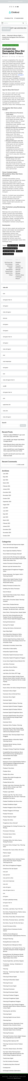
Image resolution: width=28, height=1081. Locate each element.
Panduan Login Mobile (8, 791)
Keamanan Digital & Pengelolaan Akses (13, 712)
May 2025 (5, 514)
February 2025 (6, 523)
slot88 (4, 386)
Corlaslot (22, 245)
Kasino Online (6, 684)
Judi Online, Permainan (8, 664)
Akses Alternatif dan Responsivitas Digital (13, 544)
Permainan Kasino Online (9, 834)
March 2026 (6, 483)
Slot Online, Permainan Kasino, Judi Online (13, 920)
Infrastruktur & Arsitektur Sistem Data (12, 645)
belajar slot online (12, 245)
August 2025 (6, 504)
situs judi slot (6, 874)
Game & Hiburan (7, 591)
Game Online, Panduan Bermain (11, 604)
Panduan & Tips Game (8, 768)
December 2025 (7, 492)
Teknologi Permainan (8, 1033)
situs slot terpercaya (8, 251)
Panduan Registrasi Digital (9, 816)
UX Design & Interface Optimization (12, 1070)
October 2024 (6, 535)
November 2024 (7, 532)
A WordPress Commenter (9, 464)
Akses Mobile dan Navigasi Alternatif (12, 553)
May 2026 (5, 477)
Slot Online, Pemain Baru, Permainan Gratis (13, 916)
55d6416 (6, 56)
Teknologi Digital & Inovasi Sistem (11, 1017)
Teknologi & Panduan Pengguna (11, 995)
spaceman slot (6, 404)
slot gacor (21, 75)
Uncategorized (6, 1067)
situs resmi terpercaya (8, 881)
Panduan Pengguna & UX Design (11, 810)
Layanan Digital (7, 758)
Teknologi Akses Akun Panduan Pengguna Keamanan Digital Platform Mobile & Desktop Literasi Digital (14, 1006)
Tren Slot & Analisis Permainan (10, 1061)
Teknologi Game (7, 1020)
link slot (5, 318)
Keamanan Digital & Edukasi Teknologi (12, 703)
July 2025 (5, 507)
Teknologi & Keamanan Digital (10, 992)
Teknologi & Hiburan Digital (10, 45)
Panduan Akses (7, 771)
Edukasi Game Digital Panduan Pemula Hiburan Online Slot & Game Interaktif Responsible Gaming (12, 581)
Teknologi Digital (7, 1014)
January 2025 (6, 526)
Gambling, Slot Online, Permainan (11, 588)
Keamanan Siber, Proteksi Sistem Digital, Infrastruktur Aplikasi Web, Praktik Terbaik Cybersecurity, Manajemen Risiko (13, 730)
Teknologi (5, 969)
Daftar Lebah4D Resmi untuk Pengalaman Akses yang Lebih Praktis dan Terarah (12, 1)
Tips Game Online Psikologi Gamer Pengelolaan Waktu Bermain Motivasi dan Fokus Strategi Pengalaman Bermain (13, 1053)
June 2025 (5, 511)
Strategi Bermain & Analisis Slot (11, 942)
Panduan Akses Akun (8, 774)
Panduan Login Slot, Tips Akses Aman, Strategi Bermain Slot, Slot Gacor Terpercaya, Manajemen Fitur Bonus (14, 796)
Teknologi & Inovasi (8, 983)
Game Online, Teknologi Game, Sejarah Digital (14, 612)
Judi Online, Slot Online (9, 670)
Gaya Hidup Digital (7, 631)
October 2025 (6, 498)
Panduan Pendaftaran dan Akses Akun (12, 801)
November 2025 (7, 495)
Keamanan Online (7, 722)
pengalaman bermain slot (10, 248)
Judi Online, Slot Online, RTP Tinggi (11, 673)
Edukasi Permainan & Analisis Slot (11, 585)
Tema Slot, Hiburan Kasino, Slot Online (12, 1048)
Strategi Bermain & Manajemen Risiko (12, 945)
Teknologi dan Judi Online (9, 1011)
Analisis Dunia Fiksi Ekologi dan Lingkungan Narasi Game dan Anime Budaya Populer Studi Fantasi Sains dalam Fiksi (14, 558)
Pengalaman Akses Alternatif (10, 823)
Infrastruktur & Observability (10, 648)
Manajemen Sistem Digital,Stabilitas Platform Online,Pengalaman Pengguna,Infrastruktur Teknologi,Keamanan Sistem (14, 763)
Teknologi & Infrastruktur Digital (11, 979)
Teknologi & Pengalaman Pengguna (12, 1001)
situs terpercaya (7, 361)
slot (4, 293)
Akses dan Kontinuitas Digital (10, 547)
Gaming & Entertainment (9, 622)
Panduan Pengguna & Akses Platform (12, 807)
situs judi (5, 871)
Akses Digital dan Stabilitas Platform (12, 550)
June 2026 (5, 473)
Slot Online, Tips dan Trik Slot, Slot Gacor (13, 923)
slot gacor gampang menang (10, 899)
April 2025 (5, 517)
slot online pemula (8, 254)
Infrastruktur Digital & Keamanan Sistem (13, 654)
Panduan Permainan (8, 813)
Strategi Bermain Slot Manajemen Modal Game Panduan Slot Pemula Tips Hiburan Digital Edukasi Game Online (13, 956)
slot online (5, 906)
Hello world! (21, 464)
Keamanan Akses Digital (9, 697)
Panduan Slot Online (8, 820)
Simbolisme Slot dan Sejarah (10, 868)
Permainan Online (7, 837)
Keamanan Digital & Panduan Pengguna (12, 706)
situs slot (5, 410)
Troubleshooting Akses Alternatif (11, 1064)
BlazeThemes (17, 1078)
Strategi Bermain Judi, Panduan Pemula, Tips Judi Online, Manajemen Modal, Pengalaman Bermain (14, 949)
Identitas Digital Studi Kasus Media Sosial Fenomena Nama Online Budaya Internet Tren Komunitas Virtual (14, 640)
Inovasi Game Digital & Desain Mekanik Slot (14, 661)
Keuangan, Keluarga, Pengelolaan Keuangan (14, 749)
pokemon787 (6, 856)
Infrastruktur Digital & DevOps (10, 651)
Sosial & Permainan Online (9, 926)
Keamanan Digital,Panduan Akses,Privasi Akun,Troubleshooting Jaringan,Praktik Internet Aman (13, 717)
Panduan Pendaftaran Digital (10, 804)
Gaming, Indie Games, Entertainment (12, 628)
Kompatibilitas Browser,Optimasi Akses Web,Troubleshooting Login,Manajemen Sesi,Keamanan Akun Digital (13, 753)
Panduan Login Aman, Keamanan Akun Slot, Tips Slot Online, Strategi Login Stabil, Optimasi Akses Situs (14, 787)
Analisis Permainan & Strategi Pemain (12, 563)
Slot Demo (19, 251)
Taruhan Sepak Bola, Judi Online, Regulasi (13, 961)
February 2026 (6, 486)
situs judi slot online (8, 878)
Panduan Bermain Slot (8, 782)
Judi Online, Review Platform (10, 667)
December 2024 (7, 529)
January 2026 (6, 489)
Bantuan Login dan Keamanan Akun (12, 566)
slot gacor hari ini (7, 299)
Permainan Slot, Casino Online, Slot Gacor (13, 849)
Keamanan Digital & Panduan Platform (12, 709)
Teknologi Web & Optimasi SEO (11, 1041)
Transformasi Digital (8, 1058)
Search (4, 422)
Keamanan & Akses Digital (9, 690)
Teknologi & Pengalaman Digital (11, 998)
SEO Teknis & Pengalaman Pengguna (12, 865)
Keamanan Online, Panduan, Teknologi (12, 725)
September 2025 (7, 501)
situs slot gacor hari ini (9, 380)
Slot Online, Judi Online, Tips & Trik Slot (13, 909)
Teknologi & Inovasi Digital (9, 986)
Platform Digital (7, 853)
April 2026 (5, 480)
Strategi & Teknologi (8, 938)
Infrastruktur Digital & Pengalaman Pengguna (14, 658)
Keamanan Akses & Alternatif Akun (11, 694)
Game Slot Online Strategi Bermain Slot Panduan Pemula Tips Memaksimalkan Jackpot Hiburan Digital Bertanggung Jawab (14, 617)
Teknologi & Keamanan (8, 989)
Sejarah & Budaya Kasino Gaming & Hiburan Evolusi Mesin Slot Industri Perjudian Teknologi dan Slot (14, 860)
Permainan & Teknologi (9, 831)
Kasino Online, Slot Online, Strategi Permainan (14, 687)
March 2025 (6, 520)
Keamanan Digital (7, 700)
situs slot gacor (7, 312)
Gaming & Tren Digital (8, 625)
